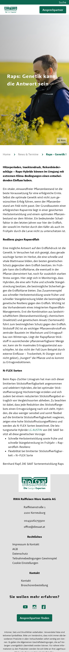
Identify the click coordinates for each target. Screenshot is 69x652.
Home (7, 154)
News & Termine (28, 154)
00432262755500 (34, 520)
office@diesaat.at (34, 526)
